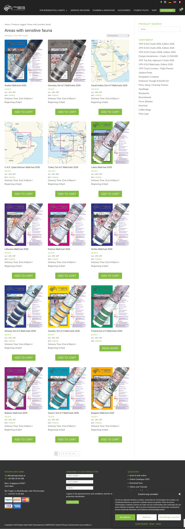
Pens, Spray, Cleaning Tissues (153, 85)
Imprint (158, 524)
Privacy (152, 524)
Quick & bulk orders (138, 475)
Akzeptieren (125, 517)
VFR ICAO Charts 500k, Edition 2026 (156, 44)
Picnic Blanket (145, 101)
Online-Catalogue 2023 (140, 479)
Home (7, 24)
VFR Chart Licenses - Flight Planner (156, 68)
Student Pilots (141, 10)
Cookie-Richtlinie (141, 524)
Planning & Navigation (104, 10)
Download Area (136, 483)
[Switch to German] (170, 2)
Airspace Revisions (80, 10)
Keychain (143, 105)
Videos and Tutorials (138, 487)
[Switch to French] (179, 2)
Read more (110, 348)
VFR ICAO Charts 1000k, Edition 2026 (157, 52)
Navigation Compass (149, 77)
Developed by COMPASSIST (44, 525)
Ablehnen (146, 517)
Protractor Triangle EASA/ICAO (154, 81)
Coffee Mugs (145, 110)
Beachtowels (145, 97)
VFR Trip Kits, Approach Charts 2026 (156, 60)
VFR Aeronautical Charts (52, 10)
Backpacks (144, 93)
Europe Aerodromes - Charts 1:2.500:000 (158, 56)
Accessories (124, 10)
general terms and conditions (90, 494)
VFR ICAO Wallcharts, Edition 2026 (156, 64)
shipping (11, 95)
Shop (154, 10)
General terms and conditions (80, 525)
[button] (179, 494)
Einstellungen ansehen (169, 517)
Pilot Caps (144, 114)
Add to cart (24, 111)
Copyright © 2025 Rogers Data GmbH (19, 525)
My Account (167, 10)
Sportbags (144, 89)
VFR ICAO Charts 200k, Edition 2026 (156, 48)
